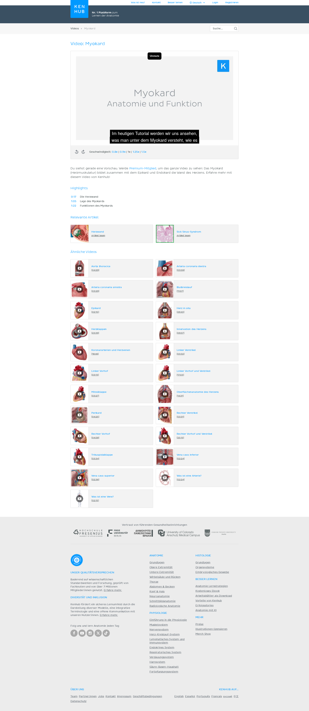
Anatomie (156, 555)
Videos (74, 28)
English (179, 696)
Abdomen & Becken (162, 587)
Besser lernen (175, 3)
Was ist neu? (138, 3)
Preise (199, 624)
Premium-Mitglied (142, 168)
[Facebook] (74, 633)
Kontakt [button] (156, 3)
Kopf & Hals (157, 591)
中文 (236, 696)
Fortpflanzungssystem (163, 672)
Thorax (153, 582)
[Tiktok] (106, 633)
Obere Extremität (161, 567)
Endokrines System (161, 647)
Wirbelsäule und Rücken (164, 577)
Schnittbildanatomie (162, 601)
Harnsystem (157, 662)
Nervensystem (159, 629)
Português (203, 696)
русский (227, 696)
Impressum (124, 696)
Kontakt (111, 696)
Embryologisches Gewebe (212, 572)
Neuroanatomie (159, 596)
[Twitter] (98, 633)
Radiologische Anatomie (164, 606)
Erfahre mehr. (113, 590)
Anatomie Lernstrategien (211, 586)
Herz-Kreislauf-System (164, 634)
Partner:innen (88, 696)
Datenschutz (78, 701)
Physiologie (158, 613)
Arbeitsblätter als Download (213, 596)
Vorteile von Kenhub (208, 600)
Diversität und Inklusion (88, 597)
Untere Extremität (161, 572)
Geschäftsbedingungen (147, 696)
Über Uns (77, 689)
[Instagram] (90, 633)
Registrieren (232, 3)
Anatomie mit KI (206, 610)
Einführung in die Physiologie (168, 620)
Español (190, 696)
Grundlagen (156, 562)
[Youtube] (82, 633)
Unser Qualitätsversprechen (92, 572)
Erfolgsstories (204, 605)
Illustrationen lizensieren (211, 629)
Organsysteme (204, 567)
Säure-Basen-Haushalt (164, 667)
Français (216, 696)
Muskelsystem (158, 625)
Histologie (203, 555)
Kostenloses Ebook (207, 591)
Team (73, 696)
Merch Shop (203, 634)
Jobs (101, 696)
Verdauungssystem (161, 657)
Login (215, 3)
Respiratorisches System (165, 652)
